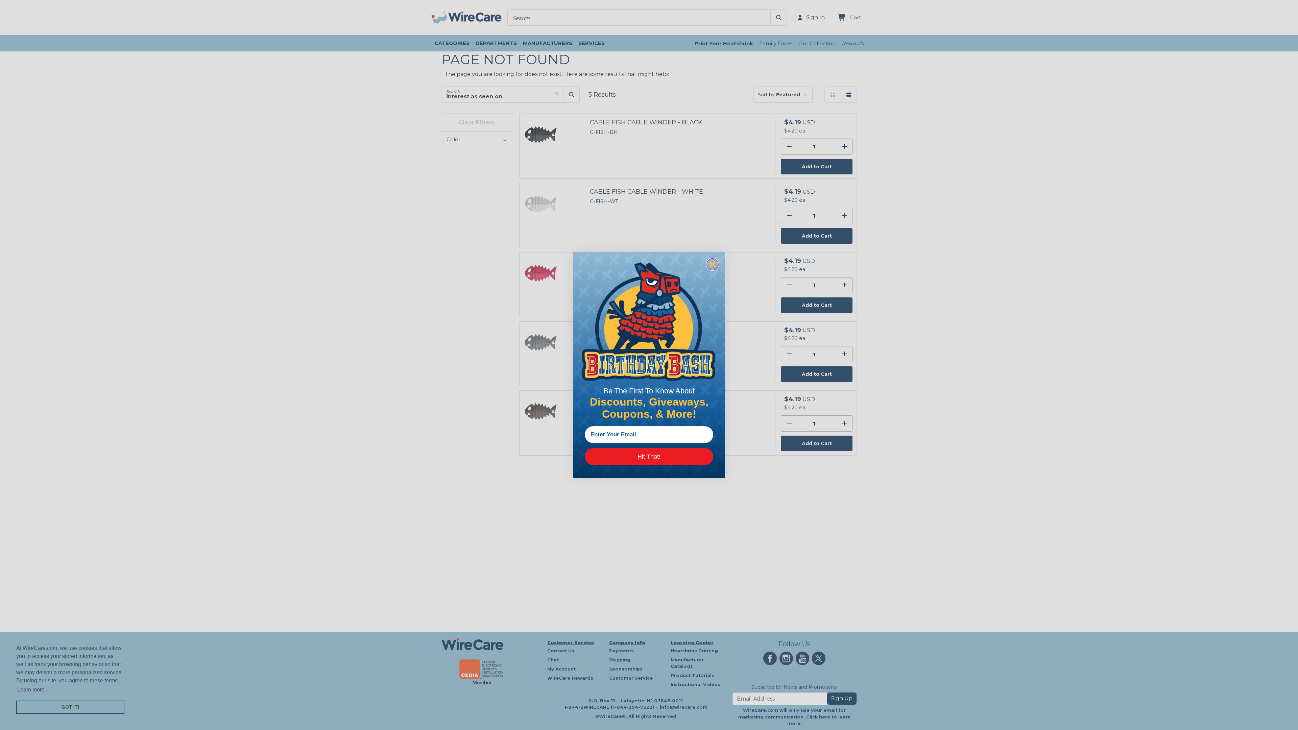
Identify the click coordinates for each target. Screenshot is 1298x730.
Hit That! (649, 456)
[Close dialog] (712, 264)
